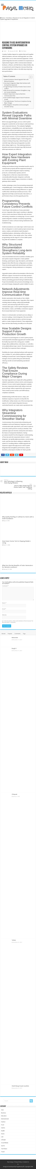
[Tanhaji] (6, 1011)
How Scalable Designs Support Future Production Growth (17, 98)
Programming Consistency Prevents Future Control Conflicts (17, 87)
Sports (3, 1145)
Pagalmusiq (19, 1166)
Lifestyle (3, 1139)
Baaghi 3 (14, 648)
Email (4, 609)
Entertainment (5, 1119)
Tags (24, 633)
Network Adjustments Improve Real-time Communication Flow (14, 94)
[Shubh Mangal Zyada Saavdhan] (6, 1090)
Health (3, 1131)
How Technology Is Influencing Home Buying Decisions (13, 481)
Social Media (4, 1142)
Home (3, 18)
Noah (5, 51)
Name (4, 603)
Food (2, 1125)
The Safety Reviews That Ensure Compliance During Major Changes (17, 102)
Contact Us (26, 1162)
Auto (2, 1110)
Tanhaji (14, 940)
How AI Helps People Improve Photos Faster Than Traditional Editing (23, 487)
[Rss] (18, 1164)
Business (3, 1113)
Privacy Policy (18, 1162)
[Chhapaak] (6, 865)
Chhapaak (14, 794)
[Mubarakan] (6, 641)
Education (4, 1116)
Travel (3, 1151)
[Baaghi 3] (6, 720)
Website (4, 615)
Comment (5, 586)
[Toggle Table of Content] (30, 77)
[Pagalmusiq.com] (18, 7)
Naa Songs (10, 1162)
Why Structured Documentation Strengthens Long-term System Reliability (17, 91)
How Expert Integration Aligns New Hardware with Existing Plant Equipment (17, 84)
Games (3, 1128)
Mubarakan (15, 637)
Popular (10, 633)
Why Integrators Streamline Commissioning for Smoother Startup (16, 105)
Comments (17, 633)
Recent (3, 633)
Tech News (9, 18)
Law (2, 1136)
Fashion (3, 1122)
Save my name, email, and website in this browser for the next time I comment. (17, 621)
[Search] (31, 1100)
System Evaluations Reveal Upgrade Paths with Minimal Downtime (16, 80)
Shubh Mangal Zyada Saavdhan (20, 1086)
